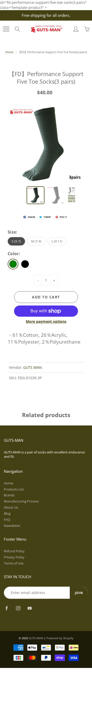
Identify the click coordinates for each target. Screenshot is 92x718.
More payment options (46, 321)
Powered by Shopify (59, 638)
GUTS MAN (32, 367)
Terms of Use (14, 563)
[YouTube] (29, 608)
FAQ (7, 519)
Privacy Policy (14, 557)
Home (9, 52)
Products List (14, 489)
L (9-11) (57, 241)
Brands (9, 495)
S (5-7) (16, 241)
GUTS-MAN (36, 638)
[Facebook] (6, 608)
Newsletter (12, 526)
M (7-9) (36, 241)
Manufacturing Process (21, 501)
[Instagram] (18, 608)
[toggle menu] (6, 29)
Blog (7, 513)
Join (79, 593)
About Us (11, 507)
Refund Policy (14, 551)
